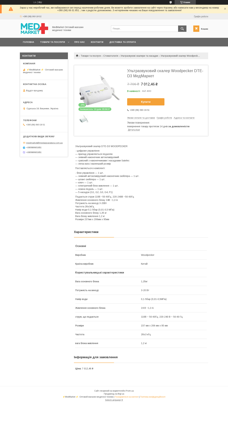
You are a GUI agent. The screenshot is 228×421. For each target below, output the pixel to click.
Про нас (79, 42)
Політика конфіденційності (152, 397)
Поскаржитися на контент (127, 397)
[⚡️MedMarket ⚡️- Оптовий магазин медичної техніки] (34, 33)
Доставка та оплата (122, 42)
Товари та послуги (52, 42)
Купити (146, 101)
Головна (28, 42)
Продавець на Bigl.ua (114, 394)
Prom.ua (130, 391)
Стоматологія (110, 55)
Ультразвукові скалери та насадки (139, 55)
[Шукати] (182, 28)
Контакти (97, 42)
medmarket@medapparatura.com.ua (44, 143)
